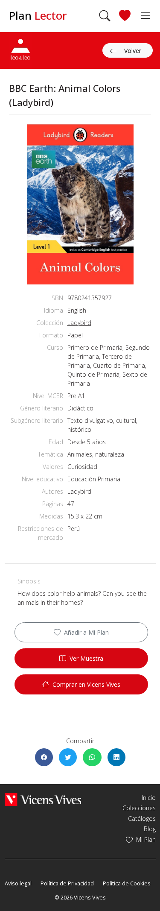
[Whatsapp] (92, 757)
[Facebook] (44, 757)
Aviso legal (18, 883)
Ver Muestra (86, 658)
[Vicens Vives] (43, 799)
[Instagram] (46, 871)
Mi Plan (146, 839)
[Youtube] (33, 871)
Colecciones (139, 808)
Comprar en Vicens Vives (86, 684)
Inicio (149, 798)
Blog (150, 829)
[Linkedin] (116, 757)
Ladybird (79, 323)
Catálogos (142, 818)
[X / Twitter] (68, 757)
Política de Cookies (127, 883)
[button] (105, 15)
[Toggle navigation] (143, 16)
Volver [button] (132, 51)
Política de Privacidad (67, 883)
